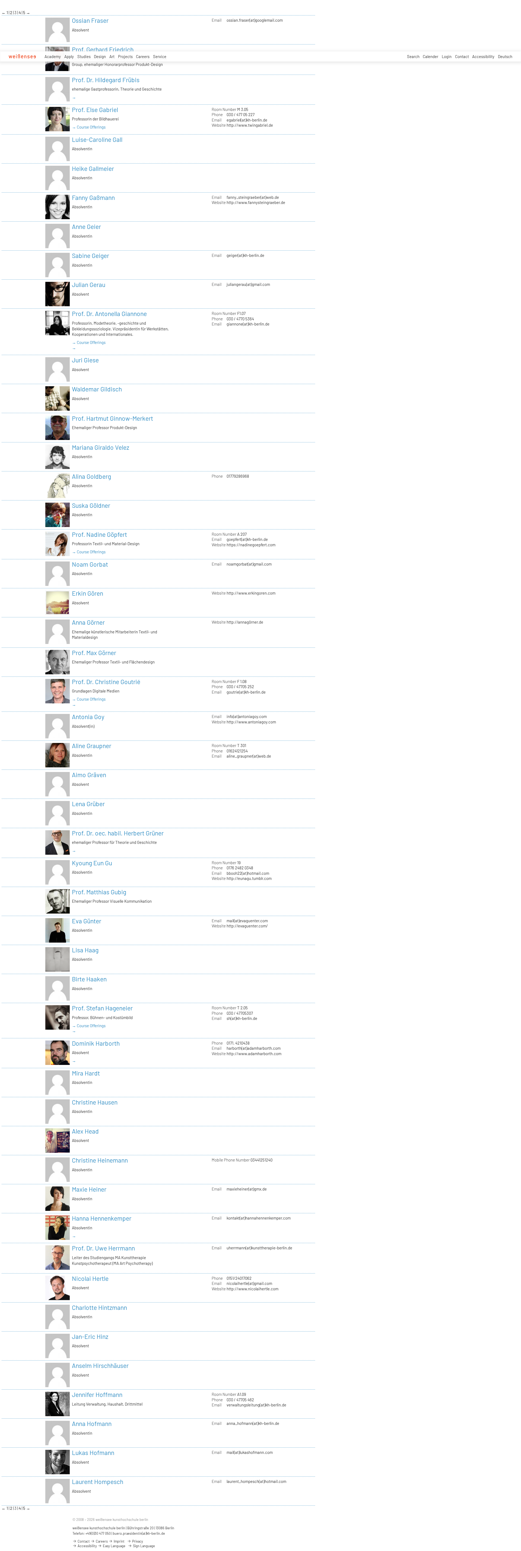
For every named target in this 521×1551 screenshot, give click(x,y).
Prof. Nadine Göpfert (99, 534)
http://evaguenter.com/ (247, 925)
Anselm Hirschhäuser (100, 1365)
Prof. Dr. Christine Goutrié (106, 681)
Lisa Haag (85, 950)
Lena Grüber (88, 804)
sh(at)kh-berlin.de (242, 1018)
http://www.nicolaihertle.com (252, 1288)
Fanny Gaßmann (93, 197)
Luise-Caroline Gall (97, 139)
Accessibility (483, 56)
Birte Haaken (89, 979)
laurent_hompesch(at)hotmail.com (256, 1481)
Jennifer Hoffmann (97, 1394)
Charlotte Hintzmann (99, 1307)
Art (112, 56)
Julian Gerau (88, 284)
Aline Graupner (91, 745)
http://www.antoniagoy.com (251, 721)
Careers (143, 56)
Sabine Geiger (90, 255)
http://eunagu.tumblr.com (249, 878)
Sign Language (143, 1546)
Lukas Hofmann (93, 1452)
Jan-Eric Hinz (90, 1336)
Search (413, 56)
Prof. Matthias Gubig (99, 892)
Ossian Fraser (90, 20)
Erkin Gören (87, 593)
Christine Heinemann (100, 1160)
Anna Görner (88, 622)
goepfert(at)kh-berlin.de (247, 539)
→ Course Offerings (89, 127)
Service (159, 56)
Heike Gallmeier (93, 168)
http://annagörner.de (245, 622)
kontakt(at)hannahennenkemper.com (259, 1217)
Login (447, 56)
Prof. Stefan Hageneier (102, 1008)
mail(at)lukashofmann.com (250, 1452)
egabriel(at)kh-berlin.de (247, 119)
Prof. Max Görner (94, 652)
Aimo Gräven (89, 774)
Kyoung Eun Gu (92, 863)
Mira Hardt (86, 1073)
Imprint (119, 1541)
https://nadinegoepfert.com (251, 544)
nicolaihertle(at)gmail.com (249, 1283)
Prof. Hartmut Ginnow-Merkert (112, 418)
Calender (430, 56)
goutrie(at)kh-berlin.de (246, 692)
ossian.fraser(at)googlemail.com (255, 20)
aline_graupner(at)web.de (249, 756)
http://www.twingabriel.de (250, 125)
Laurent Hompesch (97, 1481)
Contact (462, 56)
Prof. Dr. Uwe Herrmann (103, 1248)
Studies (84, 56)
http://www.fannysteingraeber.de (256, 202)
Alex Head (85, 1131)
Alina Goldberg (91, 476)
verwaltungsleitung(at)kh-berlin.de (256, 1404)
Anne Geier (86, 226)
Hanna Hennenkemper (101, 1218)
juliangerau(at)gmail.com (248, 284)
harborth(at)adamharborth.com (254, 1048)
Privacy (137, 1541)
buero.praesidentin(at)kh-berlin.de (139, 1533)
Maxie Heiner (89, 1189)
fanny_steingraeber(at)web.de (253, 197)
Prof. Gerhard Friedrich (103, 49)
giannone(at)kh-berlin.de (248, 323)
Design (100, 56)
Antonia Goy (88, 716)
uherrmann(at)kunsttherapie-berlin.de (259, 1247)
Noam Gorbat (90, 564)
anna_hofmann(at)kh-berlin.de (253, 1423)
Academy (53, 56)
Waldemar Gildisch (97, 389)
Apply (69, 56)
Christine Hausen (94, 1102)
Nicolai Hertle (90, 1278)
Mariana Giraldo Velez (100, 447)
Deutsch (505, 56)
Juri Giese (85, 360)
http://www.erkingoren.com (251, 593)
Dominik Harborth (96, 1043)
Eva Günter (86, 921)
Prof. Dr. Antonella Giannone (109, 313)
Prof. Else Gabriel (95, 109)
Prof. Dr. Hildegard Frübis (105, 80)
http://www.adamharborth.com (254, 1053)
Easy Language (113, 1546)
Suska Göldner (91, 505)
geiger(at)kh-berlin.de (245, 255)
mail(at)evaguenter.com (247, 920)
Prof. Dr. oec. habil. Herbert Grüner (118, 833)
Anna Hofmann (92, 1423)
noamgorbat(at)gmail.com (249, 563)
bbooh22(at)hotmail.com (248, 873)
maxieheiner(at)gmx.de (247, 1188)
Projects (125, 56)
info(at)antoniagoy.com (247, 716)
